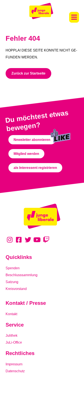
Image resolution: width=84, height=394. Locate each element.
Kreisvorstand (16, 289)
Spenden (13, 268)
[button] (74, 17)
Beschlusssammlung (21, 275)
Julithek (11, 335)
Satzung (12, 282)
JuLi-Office (14, 342)
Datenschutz (15, 371)
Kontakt (11, 314)
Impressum (14, 364)
